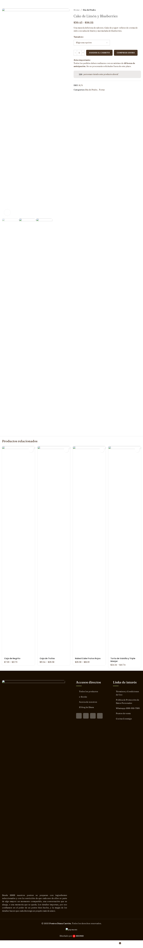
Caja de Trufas (47, 658)
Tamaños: (78, 37)
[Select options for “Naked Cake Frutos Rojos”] (101, 450)
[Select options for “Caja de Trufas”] (66, 450)
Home (77, 10)
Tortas (102, 89)
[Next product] (139, 10)
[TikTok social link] (100, 716)
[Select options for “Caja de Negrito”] (30, 450)
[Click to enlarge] (7, 212)
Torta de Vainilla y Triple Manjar (122, 660)
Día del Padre (89, 10)
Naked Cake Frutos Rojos (88, 658)
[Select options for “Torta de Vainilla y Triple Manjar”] (137, 450)
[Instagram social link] (86, 716)
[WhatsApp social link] (93, 716)
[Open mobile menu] (139, 3)
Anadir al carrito (99, 52)
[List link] (90, 691)
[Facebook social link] (79, 716)
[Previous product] (134, 10)
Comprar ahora (126, 52)
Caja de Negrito (12, 658)
